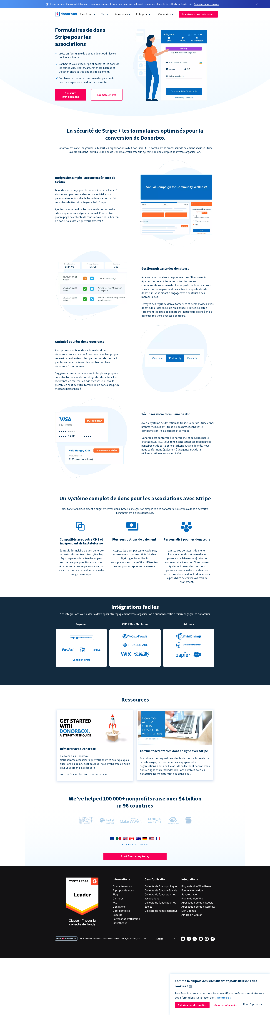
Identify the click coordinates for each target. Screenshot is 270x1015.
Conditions (119, 906)
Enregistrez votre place (206, 3)
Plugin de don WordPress (196, 886)
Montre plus (224, 997)
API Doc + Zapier (191, 914)
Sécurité (117, 914)
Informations (121, 879)
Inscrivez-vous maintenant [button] (198, 14)
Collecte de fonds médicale (161, 890)
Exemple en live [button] (106, 95)
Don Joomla (188, 910)
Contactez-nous (122, 886)
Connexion (164, 14)
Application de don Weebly (197, 902)
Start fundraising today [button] (135, 856)
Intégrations (189, 879)
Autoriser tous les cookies (192, 1005)
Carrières (118, 898)
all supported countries (135, 844)
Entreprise (142, 14)
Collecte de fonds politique (161, 886)
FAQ (115, 902)
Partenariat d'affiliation (126, 918)
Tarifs (104, 14)
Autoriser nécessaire (225, 1005)
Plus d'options (251, 1004)
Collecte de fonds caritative (161, 910)
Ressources (121, 14)
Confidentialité (121, 910)
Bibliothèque (120, 922)
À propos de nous (123, 890)
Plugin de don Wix (192, 898)
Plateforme (86, 14)
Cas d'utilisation (155, 879)
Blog (115, 894)
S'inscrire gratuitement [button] (70, 94)
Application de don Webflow (198, 906)
